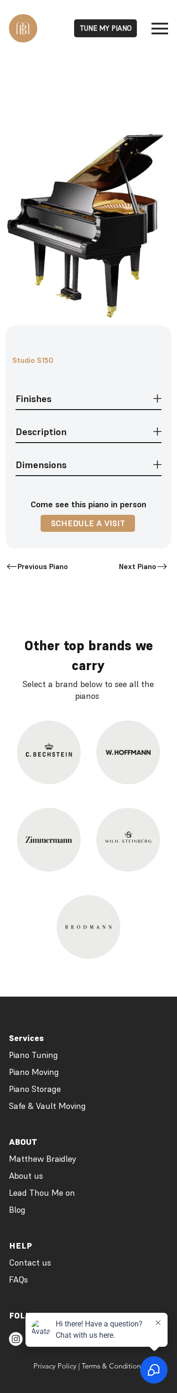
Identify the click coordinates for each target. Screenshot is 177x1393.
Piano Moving (34, 1071)
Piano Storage (35, 1088)
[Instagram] (16, 1339)
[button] (88, 523)
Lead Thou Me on (42, 1192)
